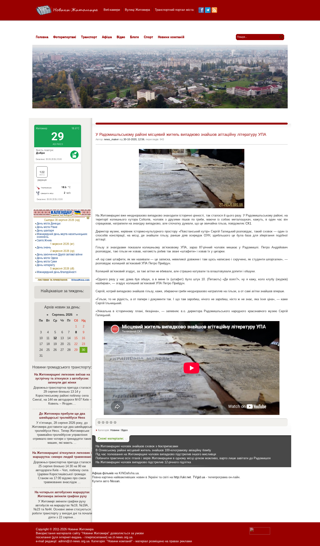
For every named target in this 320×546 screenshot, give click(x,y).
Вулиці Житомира (137, 9)
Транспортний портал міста (174, 9)
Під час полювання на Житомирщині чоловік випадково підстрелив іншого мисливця (156, 454)
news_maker (111, 139)
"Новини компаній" (120, 541)
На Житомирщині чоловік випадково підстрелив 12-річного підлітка (143, 462)
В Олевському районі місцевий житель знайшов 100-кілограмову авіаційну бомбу (153, 450)
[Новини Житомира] (67, 10)
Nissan (114, 481)
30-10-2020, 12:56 (133, 139)
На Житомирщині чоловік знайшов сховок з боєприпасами (137, 446)
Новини (114, 430)
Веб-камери (112, 9)
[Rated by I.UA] (259, 533)
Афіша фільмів (103, 473)
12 (55, 338)
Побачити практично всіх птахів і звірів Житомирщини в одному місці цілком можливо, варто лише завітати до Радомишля (183, 458)
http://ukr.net (182, 477)
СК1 (248, 223)
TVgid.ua (199, 477)
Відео (124, 430)
